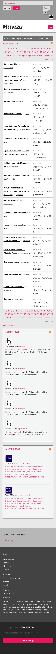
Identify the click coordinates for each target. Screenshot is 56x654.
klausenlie (10, 92)
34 (41, 52)
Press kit (6, 574)
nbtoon (6, 142)
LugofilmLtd (7, 290)
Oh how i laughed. (13, 432)
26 (18, 52)
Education (7, 566)
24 (12, 52)
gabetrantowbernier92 (22, 495)
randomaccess (8, 83)
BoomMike (37, 170)
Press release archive (12, 578)
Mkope (21, 101)
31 (32, 52)
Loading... (10, 540)
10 (21, 48)
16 (38, 48)
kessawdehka (25, 154)
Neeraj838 (15, 166)
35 (43, 52)
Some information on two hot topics (21, 349)
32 (35, 52)
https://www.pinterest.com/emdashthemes (24, 466)
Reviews (6, 581)
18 (43, 48)
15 (35, 48)
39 (8, 55)
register (30, 56)
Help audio (9, 299)
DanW (27, 274)
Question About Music (14, 287)
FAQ (47, 38)
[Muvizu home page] (13, 26)
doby (35, 293)
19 (46, 48)
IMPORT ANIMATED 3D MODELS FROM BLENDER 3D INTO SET (16, 191)
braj (36, 83)
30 (29, 52)
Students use (10, 101)
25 (15, 52)
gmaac (27, 114)
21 (52, 48)
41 (14, 55)
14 (32, 48)
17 (41, 48)
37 (49, 52)
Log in (7, 8)
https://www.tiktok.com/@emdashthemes (23, 471)
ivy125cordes (22, 429)
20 (49, 48)
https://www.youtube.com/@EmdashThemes (24, 477)
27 (21, 52)
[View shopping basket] (51, 16)
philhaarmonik (26, 129)
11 (23, 48)
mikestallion (22, 346)
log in (24, 56)
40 (11, 55)
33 (38, 52)
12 (26, 48)
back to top (28, 640)
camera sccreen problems (15, 212)
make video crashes (13, 274)
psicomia (20, 299)
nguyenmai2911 (8, 68)
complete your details (44, 56)
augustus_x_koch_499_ (22, 463)
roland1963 (26, 241)
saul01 (37, 96)
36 (46, 52)
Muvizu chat (12, 448)
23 (9, 52)
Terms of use (8, 593)
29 (26, 52)
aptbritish (44, 108)
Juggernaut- (19, 195)
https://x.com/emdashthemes (18, 474)
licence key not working (14, 138)
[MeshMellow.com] (26, 627)
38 (52, 52)
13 (29, 48)
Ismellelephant (8, 204)
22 (6, 52)
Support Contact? (12, 200)
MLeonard (44, 306)
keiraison (37, 269)
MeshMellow (8, 559)
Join (16, 8)
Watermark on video (13, 114)
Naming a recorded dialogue (16, 89)
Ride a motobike (11, 64)
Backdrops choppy (12, 262)
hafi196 (14, 179)
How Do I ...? (13, 44)
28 (23, 52)
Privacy (6, 590)
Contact (6, 562)
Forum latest (12, 331)
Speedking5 (38, 71)
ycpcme (26, 262)
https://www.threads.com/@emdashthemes (24, 469)
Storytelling (10, 372)
